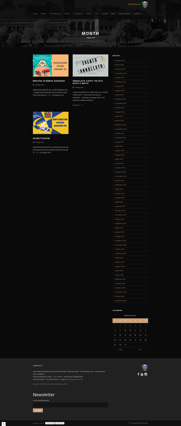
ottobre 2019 (119, 296)
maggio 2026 (120, 60)
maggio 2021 (120, 236)
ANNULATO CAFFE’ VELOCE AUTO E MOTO (88, 82)
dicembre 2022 (120, 172)
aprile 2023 (119, 159)
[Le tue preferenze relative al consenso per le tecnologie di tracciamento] (4, 424)
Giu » (140, 349)
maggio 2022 (120, 198)
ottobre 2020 (119, 249)
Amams (43, 13)
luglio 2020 (119, 258)
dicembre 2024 (120, 99)
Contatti (137, 13)
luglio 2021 (119, 228)
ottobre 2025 (119, 78)
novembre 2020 (121, 245)
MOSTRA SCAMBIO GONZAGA (49, 81)
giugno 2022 (119, 193)
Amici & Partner (124, 13)
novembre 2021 (120, 215)
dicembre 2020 (120, 241)
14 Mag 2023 (79, 87)
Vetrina (105, 13)
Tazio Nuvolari (55, 13)
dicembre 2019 (120, 288)
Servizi (66, 13)
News (113, 13)
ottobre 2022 (119, 181)
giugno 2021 (119, 232)
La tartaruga (78, 13)
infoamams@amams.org (74, 379)
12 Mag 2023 (39, 142)
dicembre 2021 (120, 211)
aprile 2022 (119, 202)
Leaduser (41, 423)
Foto (96, 13)
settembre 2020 (120, 253)
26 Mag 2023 (39, 85)
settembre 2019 (120, 301)
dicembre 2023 (120, 125)
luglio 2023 (119, 146)
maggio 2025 (120, 90)
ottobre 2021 (119, 219)
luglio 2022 (119, 189)
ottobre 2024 (119, 108)
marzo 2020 (119, 275)
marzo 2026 (119, 65)
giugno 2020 (119, 262)
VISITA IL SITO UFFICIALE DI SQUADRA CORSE (50, 384)
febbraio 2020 (120, 279)
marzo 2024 (119, 120)
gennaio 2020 (120, 283)
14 (145, 330)
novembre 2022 (121, 176)
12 (135, 330)
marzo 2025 (119, 95)
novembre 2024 (121, 103)
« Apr (120, 349)
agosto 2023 (119, 142)
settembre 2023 (120, 138)
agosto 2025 (119, 86)
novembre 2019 (120, 292)
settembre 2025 (120, 82)
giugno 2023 (119, 150)
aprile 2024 (119, 116)
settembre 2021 (120, 223)
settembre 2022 (120, 185)
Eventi (88, 13)
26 (135, 340)
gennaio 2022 (120, 206)
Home (35, 13)
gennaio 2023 (120, 168)
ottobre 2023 (119, 133)
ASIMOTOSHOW (41, 138)
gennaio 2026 (120, 69)
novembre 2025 (121, 73)
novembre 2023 (120, 129)
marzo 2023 (119, 163)
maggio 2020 (120, 266)
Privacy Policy (50, 423)
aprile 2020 (119, 271)
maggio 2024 (120, 112)
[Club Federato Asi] (145, 5)
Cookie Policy (59, 423)
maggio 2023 (120, 155)
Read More (76, 105)
